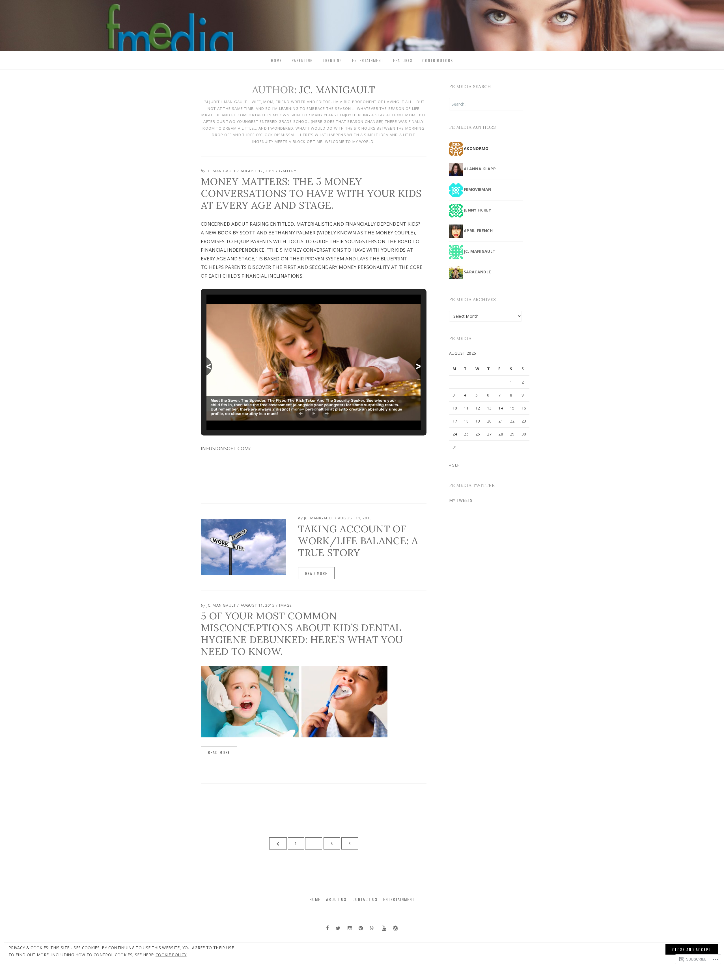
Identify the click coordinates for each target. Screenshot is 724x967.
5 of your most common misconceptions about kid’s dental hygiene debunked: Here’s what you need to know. (302, 633)
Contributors (437, 60)
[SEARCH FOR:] (486, 104)
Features (403, 60)
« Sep (454, 465)
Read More (316, 573)
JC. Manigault (221, 170)
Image (285, 605)
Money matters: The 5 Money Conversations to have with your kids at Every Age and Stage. (311, 193)
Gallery (287, 170)
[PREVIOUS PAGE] (278, 843)
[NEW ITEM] (327, 928)
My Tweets (461, 500)
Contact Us (365, 899)
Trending (332, 60)
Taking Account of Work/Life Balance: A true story (358, 540)
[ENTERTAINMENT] (395, 928)
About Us (336, 899)
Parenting (302, 60)
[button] (301, 413)
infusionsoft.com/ (226, 448)
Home (276, 60)
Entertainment (367, 60)
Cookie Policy (171, 954)
